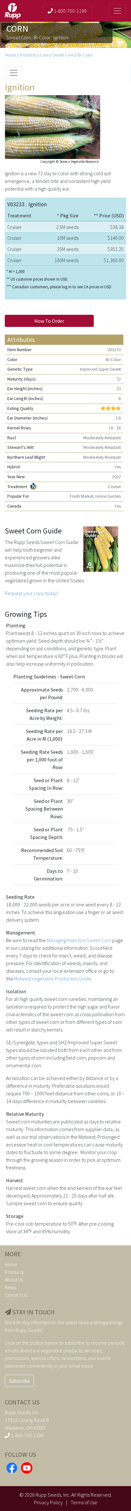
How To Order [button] (49, 321)
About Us (14, 1279)
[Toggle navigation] (117, 10)
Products (28, 55)
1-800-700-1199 (69, 11)
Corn (44, 55)
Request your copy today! (31, 593)
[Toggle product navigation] (14, 72)
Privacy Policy (48, 1502)
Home (11, 55)
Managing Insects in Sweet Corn (79, 940)
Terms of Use (84, 1502)
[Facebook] (11, 1467)
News (10, 1287)
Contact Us (16, 1295)
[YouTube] (26, 1467)
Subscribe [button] (19, 1381)
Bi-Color (85, 55)
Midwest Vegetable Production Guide (52, 978)
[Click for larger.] (52, 126)
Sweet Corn (63, 55)
